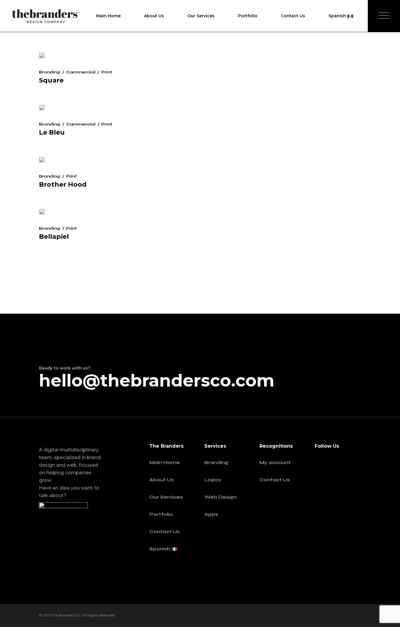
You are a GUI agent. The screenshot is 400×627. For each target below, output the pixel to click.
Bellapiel (54, 237)
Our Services (166, 497)
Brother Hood (63, 184)
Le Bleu (52, 132)
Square (51, 80)
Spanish (160, 549)
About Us (161, 479)
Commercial (80, 72)
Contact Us (164, 531)
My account (275, 462)
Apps (211, 514)
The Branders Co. (66, 615)
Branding (49, 72)
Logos (212, 479)
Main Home (164, 462)
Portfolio (161, 514)
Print (106, 72)
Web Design (220, 497)
